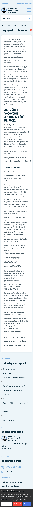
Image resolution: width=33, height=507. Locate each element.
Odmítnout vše (18, 503)
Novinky (5, 411)
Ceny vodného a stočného (12, 382)
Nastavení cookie (8, 420)
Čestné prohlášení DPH (12, 266)
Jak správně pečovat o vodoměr (13, 377)
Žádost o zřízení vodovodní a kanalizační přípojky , (14, 255)
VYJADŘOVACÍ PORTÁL (12, 175)
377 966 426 (13, 467)
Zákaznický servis (9, 369)
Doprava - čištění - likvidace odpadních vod (15, 405)
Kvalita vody (7, 373)
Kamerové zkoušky (9, 399)
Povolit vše (27, 503)
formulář (17, 331)
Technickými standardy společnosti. (18, 161)
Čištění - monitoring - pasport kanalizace (12, 392)
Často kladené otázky (10, 416)
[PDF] (31, 30)
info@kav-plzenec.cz (10, 471)
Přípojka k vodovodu (20, 25)
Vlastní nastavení (6, 503)
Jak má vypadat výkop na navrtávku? (15, 386)
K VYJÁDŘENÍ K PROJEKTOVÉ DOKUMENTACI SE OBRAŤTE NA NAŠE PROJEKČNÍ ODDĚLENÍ (15, 341)
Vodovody (8, 25)
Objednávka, (8, 262)
